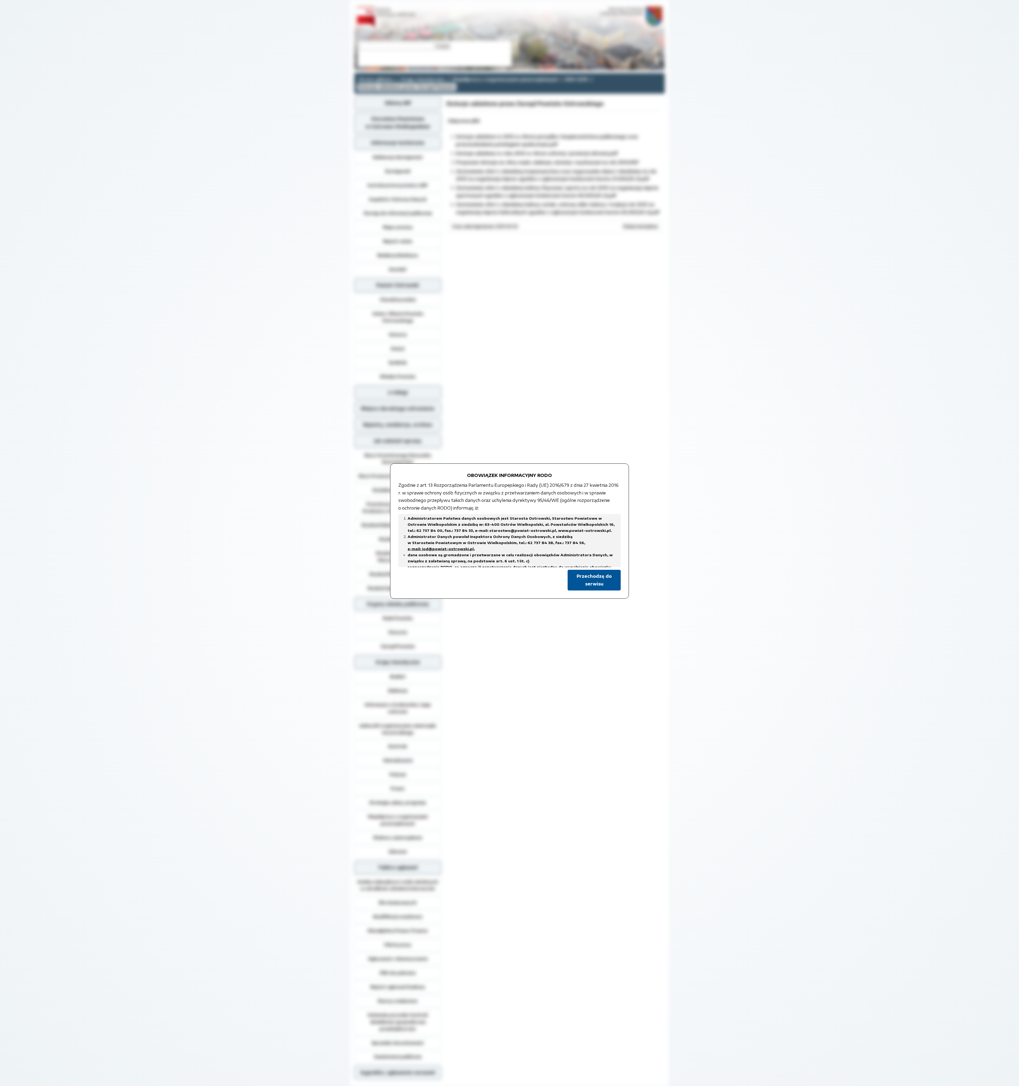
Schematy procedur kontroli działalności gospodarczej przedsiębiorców (398, 1022)
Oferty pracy (397, 944)
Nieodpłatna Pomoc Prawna (398, 930)
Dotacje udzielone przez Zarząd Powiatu (406, 87)
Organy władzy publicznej (398, 604)
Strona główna (375, 79)
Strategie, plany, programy (397, 802)
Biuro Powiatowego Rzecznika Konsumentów (398, 458)
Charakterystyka (398, 299)
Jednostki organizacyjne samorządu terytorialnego (398, 729)
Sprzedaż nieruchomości (398, 1042)
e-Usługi (398, 392)
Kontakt (398, 269)
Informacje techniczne (397, 142)
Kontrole (397, 746)
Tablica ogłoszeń (398, 867)
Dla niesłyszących (398, 902)
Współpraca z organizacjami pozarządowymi (505, 79)
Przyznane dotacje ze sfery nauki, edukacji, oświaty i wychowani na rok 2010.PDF (547, 162)
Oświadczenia (398, 760)
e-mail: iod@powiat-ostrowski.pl (441, 549)
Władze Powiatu (398, 376)
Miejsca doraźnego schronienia (397, 408)
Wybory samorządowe (397, 837)
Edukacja (397, 690)
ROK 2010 (576, 79)
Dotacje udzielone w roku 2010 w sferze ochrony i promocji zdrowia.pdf (537, 153)
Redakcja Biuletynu (397, 255)
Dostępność (398, 171)
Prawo (398, 788)
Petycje (398, 774)
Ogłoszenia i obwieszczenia (398, 958)
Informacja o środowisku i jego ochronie (398, 708)
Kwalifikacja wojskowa (397, 916)
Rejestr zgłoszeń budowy (397, 986)
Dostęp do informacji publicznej (398, 213)
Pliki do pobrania (398, 972)
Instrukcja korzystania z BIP (398, 185)
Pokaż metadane (640, 226)
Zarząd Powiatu (398, 646)
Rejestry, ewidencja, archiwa (397, 424)
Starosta (397, 632)
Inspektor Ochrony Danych (398, 199)
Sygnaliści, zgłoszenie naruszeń (397, 1072)
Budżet (397, 676)
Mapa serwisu (398, 227)
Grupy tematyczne (422, 79)
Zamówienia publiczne (398, 1056)
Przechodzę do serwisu (594, 580)
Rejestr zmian (397, 241)
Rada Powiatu (398, 618)
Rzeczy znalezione (397, 1000)
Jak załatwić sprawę (397, 441)
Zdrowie (397, 851)
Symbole (397, 362)
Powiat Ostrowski (397, 285)
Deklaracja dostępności (398, 157)
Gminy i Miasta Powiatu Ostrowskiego (397, 317)
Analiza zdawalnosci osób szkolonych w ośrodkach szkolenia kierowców (397, 885)
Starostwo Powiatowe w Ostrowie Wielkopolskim (398, 122)
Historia (398, 334)
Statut (398, 348)
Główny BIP (398, 103)
